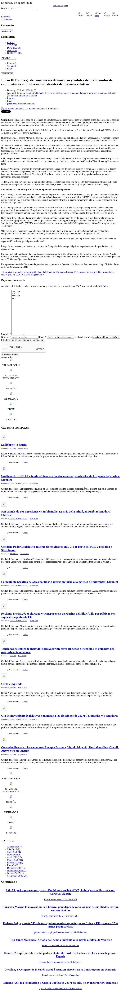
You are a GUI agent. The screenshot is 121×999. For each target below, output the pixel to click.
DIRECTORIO (14, 53)
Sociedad (11, 66)
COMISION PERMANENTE (18, 483)
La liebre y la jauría (14, 444)
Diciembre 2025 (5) (16, 868)
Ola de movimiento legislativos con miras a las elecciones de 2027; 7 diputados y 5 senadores (59, 715)
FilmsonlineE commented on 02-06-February (60, 962)
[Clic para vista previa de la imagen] (12, 108)
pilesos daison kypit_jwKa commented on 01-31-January (60, 932)
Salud (9, 68)
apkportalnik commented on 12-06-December (60, 988)
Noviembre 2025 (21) (17, 870)
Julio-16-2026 (24, 554)
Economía (12, 63)
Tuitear (25, 462)
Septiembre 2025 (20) (17, 876)
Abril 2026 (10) (14, 857)
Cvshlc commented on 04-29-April (60, 899)
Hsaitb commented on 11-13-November (60, 945)
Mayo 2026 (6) (14, 854)
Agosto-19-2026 (23, 448)
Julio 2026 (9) (13, 849)
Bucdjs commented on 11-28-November (60, 916)
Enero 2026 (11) (14, 865)
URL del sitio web (83, 337)
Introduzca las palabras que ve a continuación (22, 340)
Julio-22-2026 (34, 483)
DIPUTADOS (14, 48)
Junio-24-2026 (34, 719)
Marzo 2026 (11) (15, 860)
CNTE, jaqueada (11, 683)
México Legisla (60, 5)
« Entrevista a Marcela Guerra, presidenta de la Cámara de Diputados (33, 272)
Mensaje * (6, 334)
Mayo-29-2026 (22, 754)
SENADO (12, 45)
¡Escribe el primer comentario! (21, 103)
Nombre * (6, 337)
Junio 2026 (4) (14, 852)
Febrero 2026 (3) (15, 862)
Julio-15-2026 (34, 585)
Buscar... (5, 8)
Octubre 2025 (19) (15, 873)
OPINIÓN (12, 50)
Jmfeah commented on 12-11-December (60, 975)
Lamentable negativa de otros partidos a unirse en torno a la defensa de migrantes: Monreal (59, 581)
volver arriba (7, 357)
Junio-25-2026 (22, 687)
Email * (42, 337)
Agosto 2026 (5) (14, 846)
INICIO (10, 42)
